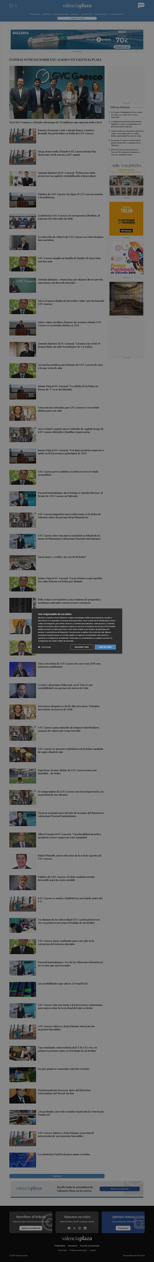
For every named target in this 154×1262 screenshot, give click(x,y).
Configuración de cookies (47, 641)
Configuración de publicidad (58, 638)
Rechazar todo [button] (82, 647)
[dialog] (77, 631)
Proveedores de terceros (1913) (97, 626)
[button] (44, 647)
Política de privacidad (65, 641)
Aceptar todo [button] (105, 647)
